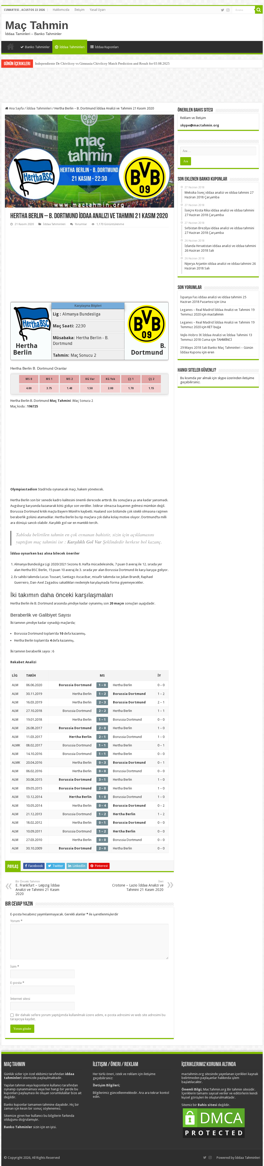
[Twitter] (222, 10)
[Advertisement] (132, 85)
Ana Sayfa (10, 46)
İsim (14, 966)
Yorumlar (81, 224)
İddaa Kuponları (107, 47)
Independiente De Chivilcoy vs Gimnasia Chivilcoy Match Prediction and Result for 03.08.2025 (102, 63)
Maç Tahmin (36, 25)
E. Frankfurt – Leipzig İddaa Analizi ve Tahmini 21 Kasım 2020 (37, 888)
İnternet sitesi (20, 999)
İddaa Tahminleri (72, 47)
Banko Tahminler (37, 47)
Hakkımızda (61, 10)
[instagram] (228, 10)
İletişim (80, 10)
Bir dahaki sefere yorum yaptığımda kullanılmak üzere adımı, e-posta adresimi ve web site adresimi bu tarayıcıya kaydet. (88, 1017)
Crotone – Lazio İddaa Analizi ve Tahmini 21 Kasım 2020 (137, 886)
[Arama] (259, 10)
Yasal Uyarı (97, 10)
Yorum (16, 921)
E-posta (17, 983)
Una (223, 302)
